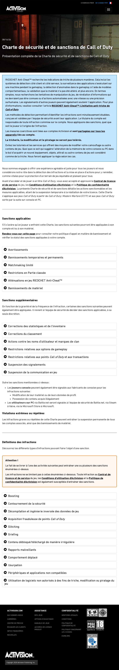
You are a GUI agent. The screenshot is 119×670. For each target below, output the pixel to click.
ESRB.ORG (66, 636)
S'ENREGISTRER (87, 3)
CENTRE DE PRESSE (15, 623)
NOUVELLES (12, 635)
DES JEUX (38, 615)
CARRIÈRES (11, 619)
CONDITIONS (67, 619)
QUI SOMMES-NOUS (15, 615)
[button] (110, 3)
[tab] (59, 249)
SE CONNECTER (101, 3)
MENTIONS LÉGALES (70, 615)
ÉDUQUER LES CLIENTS (16, 627)
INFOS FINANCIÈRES (15, 631)
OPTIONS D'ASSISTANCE (44, 619)
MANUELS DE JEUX (42, 623)
